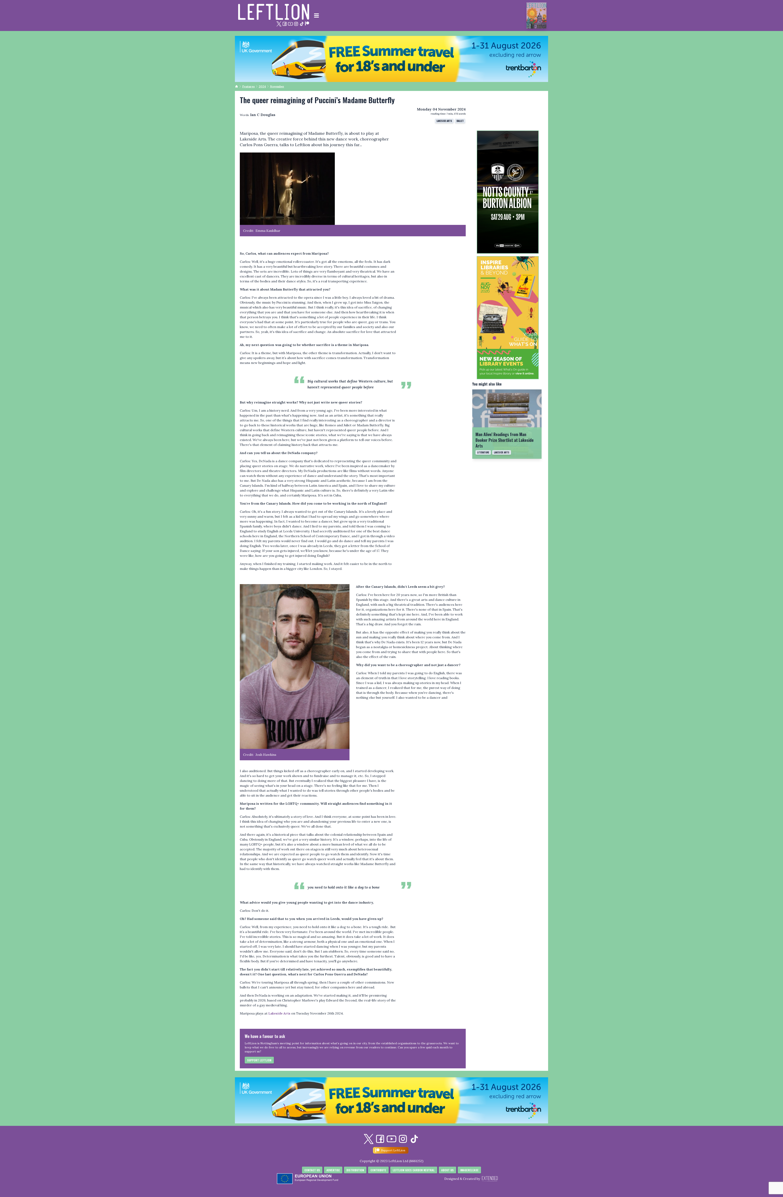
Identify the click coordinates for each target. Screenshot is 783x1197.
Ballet (460, 121)
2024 (262, 86)
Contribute (378, 1170)
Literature (483, 452)
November (277, 86)
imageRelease (469, 1170)
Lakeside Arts (444, 121)
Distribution (355, 1170)
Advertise (333, 1170)
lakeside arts (501, 452)
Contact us (312, 1170)
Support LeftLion (259, 1060)
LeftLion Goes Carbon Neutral (414, 1170)
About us (447, 1170)
